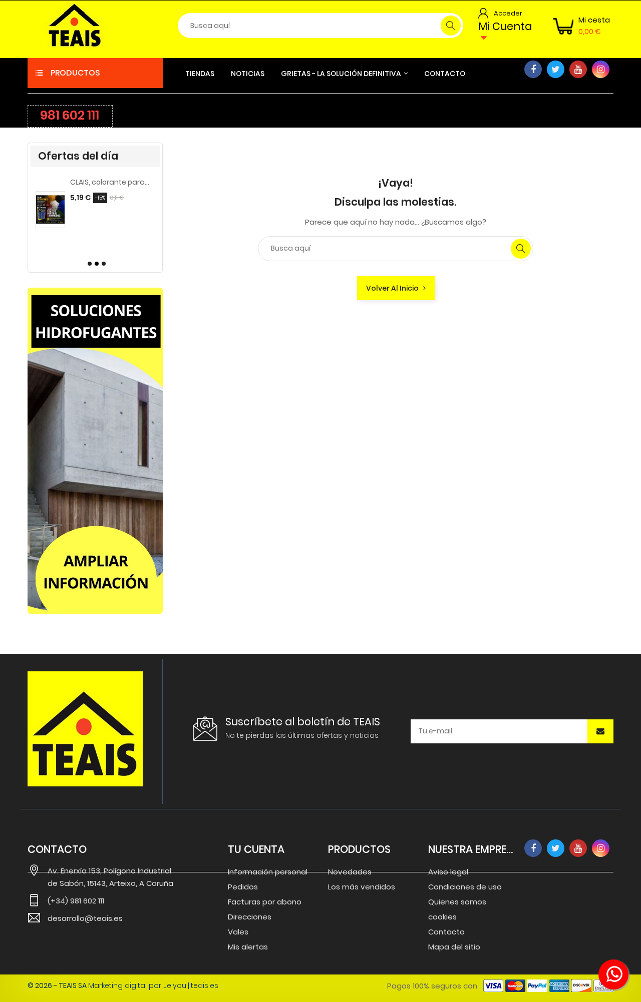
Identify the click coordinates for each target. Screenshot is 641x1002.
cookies (442, 916)
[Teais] (85, 728)
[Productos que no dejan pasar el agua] (95, 451)
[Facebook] (533, 69)
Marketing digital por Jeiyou (137, 985)
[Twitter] (555, 69)
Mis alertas (248, 946)
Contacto (446, 931)
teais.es (204, 985)
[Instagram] (600, 69)
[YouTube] (578, 69)
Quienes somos (457, 901)
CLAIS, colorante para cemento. (110, 182)
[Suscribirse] (600, 731)
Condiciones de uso (465, 886)
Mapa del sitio (454, 946)
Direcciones (249, 916)
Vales (238, 931)
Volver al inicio (394, 288)
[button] (88, 263)
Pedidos (243, 886)
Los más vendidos (361, 886)
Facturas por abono (264, 901)
